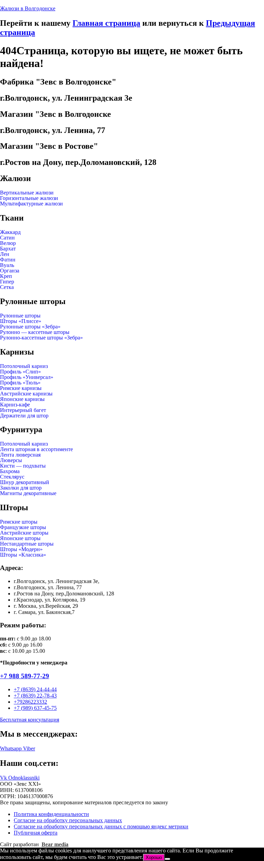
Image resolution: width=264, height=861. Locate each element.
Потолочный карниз (24, 366)
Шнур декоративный (24, 482)
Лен (4, 254)
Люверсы (11, 460)
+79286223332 (30, 702)
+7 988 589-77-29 (24, 676)
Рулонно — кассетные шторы (34, 332)
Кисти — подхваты (23, 466)
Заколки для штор (21, 488)
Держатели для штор (24, 415)
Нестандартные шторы (27, 544)
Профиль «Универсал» (26, 377)
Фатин (7, 259)
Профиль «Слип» (20, 371)
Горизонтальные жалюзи (29, 198)
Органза (9, 270)
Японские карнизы (22, 399)
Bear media (55, 844)
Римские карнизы (21, 388)
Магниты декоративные (28, 493)
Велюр (8, 243)
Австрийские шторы (24, 533)
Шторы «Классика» (23, 555)
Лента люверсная (20, 455)
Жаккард (10, 232)
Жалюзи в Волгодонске (27, 8)
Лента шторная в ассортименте (36, 449)
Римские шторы (18, 522)
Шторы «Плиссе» (20, 321)
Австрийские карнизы (26, 393)
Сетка (7, 287)
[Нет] (167, 859)
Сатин (7, 238)
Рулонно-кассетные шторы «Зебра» (41, 337)
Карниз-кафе (15, 404)
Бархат (8, 248)
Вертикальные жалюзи (27, 192)
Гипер (7, 281)
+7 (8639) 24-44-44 (35, 689)
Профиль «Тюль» (20, 382)
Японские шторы (20, 538)
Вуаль (7, 265)
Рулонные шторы (20, 315)
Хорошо (154, 857)
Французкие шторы (23, 527)
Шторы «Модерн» (21, 549)
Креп (6, 276)
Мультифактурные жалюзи (31, 203)
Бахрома (10, 471)
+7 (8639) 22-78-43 (35, 695)
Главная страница (106, 23)
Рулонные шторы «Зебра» (30, 326)
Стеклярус (12, 477)
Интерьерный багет (23, 410)
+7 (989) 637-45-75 (35, 708)
